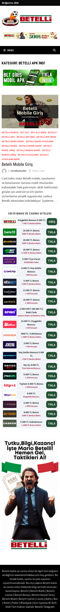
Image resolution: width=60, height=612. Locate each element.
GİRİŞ (51, 222)
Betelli (52, 132)
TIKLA (51, 232)
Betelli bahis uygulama (39, 141)
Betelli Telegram (44, 606)
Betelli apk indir (46, 136)
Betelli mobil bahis (30, 145)
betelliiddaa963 (18, 170)
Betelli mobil (9, 145)
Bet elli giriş (38, 132)
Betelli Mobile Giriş (17, 164)
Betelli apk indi (26, 136)
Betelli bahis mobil (13, 141)
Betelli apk (8, 136)
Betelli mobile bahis (28, 150)
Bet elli (24, 132)
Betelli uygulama (28, 154)
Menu (10, 50)
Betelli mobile (10, 132)
